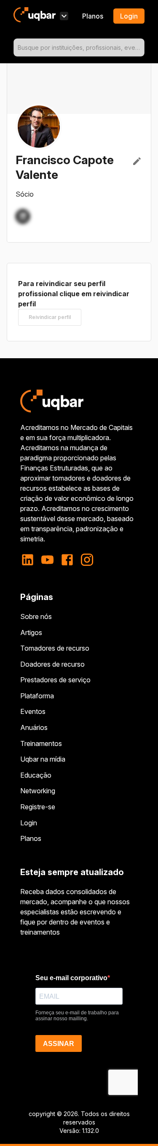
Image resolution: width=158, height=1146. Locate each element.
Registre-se (37, 807)
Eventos (33, 711)
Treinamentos (41, 743)
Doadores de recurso (52, 664)
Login (28, 823)
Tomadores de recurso (54, 648)
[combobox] (79, 47)
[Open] (141, 48)
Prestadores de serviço (55, 680)
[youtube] (47, 559)
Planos (92, 16)
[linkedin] (30, 559)
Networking (37, 791)
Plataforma (37, 696)
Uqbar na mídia (42, 759)
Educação (35, 775)
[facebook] (67, 559)
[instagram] (87, 559)
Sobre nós (36, 616)
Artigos (31, 632)
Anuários (34, 727)
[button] (23, 216)
